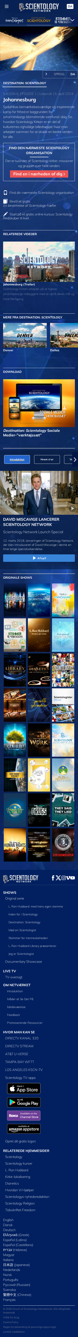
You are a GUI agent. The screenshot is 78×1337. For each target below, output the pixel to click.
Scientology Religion (20, 1203)
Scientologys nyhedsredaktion (27, 1197)
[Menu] (7, 6)
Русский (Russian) (16, 1285)
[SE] (63, 635)
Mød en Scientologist (22, 930)
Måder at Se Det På (20, 999)
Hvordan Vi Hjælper (19, 1190)
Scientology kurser (18, 1163)
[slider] (39, 61)
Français (9, 1300)
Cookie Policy (10, 1322)
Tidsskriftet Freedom (20, 1210)
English (8, 1220)
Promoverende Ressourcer (25, 1023)
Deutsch (9, 1230)
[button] (3, 459)
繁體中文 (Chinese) (17, 1295)
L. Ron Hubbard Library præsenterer (32, 946)
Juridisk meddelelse (14, 1331)
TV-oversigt (13, 977)
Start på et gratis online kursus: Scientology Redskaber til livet (38, 216)
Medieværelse (16, 1007)
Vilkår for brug (11, 1317)
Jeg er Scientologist (21, 954)
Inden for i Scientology (23, 914)
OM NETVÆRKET (17, 985)
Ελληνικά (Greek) (16, 1235)
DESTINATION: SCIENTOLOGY (24, 83)
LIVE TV (9, 971)
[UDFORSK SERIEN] (15, 600)
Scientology (13, 1157)
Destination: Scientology (24, 922)
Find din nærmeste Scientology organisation (42, 192)
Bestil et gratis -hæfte (29, 203)
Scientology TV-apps (20, 1077)
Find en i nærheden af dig (38, 173)
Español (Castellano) (18, 1245)
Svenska (9, 1290)
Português (10, 1280)
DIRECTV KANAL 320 (21, 1038)
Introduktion (15, 991)
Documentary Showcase (23, 961)
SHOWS (9, 892)
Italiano (8, 1260)
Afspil (41, 558)
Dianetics (12, 1183)
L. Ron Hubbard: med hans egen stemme (36, 906)
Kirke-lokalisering (17, 1177)
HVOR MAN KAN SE (19, 1032)
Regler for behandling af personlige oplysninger (29, 1326)
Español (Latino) (15, 1240)
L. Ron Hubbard (16, 1170)
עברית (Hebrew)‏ (15, 1250)
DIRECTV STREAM (19, 1046)
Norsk (7, 1275)
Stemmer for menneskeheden (28, 938)
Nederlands (11, 1270)
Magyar (8, 1255)
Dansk (8, 1225)
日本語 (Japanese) (16, 1265)
